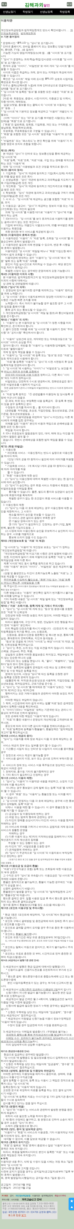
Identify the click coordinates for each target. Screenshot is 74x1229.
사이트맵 (15, 1199)
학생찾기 (28, 11)
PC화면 (5, 1196)
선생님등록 (46, 11)
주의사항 (5, 1199)
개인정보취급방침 (23, 1196)
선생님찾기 (9, 11)
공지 (12, 1196)
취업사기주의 (60, 1196)
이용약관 (36, 1196)
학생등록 (65, 11)
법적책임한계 (47, 1196)
